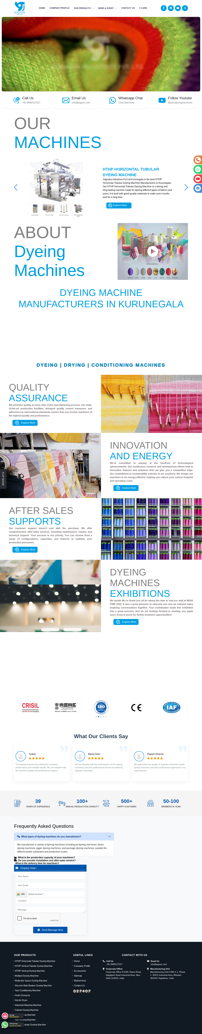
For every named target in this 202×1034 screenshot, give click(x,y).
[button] (186, 187)
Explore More (119, 205)
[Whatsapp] (185, 8)
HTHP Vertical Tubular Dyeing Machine (33, 966)
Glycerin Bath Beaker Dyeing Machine (33, 985)
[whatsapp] (12, 1024)
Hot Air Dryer (21, 1000)
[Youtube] (178, 8)
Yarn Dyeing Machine (25, 1020)
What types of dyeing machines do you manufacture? (51, 836)
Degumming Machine (25, 1015)
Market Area (80, 980)
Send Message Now (51, 930)
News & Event (106, 8)
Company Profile (60, 8)
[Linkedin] (171, 8)
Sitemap (78, 976)
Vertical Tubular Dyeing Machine (30, 1024)
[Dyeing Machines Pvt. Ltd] (19, 8)
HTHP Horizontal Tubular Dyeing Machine (35, 961)
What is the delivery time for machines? (37, 863)
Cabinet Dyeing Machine (26, 1010)
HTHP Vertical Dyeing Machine (30, 971)
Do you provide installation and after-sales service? (47, 860)
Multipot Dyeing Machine (27, 976)
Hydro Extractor (22, 995)
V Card (143, 8)
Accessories (80, 971)
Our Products (82, 8)
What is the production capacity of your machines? (46, 857)
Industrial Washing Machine (28, 1005)
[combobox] (21, 894)
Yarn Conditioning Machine (28, 990)
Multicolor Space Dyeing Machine (31, 980)
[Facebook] (163, 8)
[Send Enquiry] (12, 1016)
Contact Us (128, 8)
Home (42, 8)
